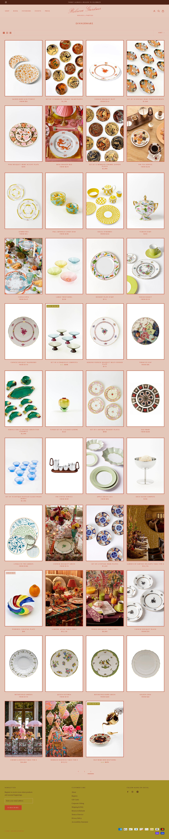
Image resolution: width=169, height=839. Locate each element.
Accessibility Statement (80, 822)
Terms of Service (77, 814)
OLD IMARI (145, 430)
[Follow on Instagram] (6, 2)
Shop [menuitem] (7, 11)
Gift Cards (75, 800)
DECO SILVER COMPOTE (145, 497)
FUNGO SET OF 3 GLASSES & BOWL (64, 430)
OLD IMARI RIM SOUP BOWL (104, 760)
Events (38, 11)
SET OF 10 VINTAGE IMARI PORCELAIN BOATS (145, 99)
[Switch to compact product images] (10, 32)
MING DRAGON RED (64, 165)
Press (47, 11)
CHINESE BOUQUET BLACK (145, 629)
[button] (158, 11)
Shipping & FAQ (77, 807)
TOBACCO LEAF (145, 362)
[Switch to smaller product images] (7, 32)
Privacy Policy (77, 818)
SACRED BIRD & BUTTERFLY (23, 99)
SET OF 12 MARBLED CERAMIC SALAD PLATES (64, 99)
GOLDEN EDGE (145, 695)
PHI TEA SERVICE (145, 165)
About (74, 792)
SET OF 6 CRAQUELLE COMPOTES (64, 362)
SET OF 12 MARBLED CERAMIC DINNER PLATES (105, 165)
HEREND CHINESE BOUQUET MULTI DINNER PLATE (105, 363)
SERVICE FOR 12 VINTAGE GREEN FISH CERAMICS (23, 430)
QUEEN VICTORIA (64, 695)
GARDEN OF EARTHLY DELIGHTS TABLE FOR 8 (145, 564)
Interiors (26, 11)
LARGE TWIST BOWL (64, 297)
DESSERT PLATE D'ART (105, 297)
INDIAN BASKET (145, 297)
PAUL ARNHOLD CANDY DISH (64, 232)
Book (15, 11)
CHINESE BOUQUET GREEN (64, 564)
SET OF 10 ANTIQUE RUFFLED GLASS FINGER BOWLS (23, 498)
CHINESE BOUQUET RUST (104, 99)
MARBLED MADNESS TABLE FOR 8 (64, 760)
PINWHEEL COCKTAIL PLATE (23, 629)
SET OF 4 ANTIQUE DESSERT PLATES (105, 430)
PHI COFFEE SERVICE (64, 497)
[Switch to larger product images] (4, 32)
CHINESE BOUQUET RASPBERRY (24, 362)
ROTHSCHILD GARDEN (24, 695)
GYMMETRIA (24, 232)
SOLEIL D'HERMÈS (105, 232)
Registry (75, 796)
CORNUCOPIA (23, 297)
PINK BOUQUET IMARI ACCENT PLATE (23, 165)
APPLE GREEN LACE (105, 497)
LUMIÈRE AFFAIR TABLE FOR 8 (64, 629)
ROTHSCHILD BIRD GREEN (105, 695)
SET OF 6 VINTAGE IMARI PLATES (104, 564)
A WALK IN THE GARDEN (23, 564)
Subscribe (13, 807)
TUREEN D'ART (145, 232)
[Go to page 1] (78, 771)
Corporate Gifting (78, 803)
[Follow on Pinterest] (137, 792)
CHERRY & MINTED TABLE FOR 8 (23, 760)
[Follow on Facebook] (128, 792)
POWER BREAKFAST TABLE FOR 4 (105, 629)
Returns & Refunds (78, 811)
